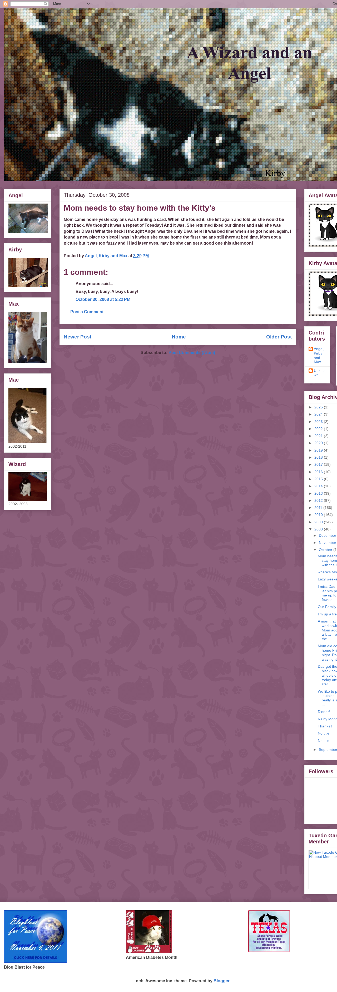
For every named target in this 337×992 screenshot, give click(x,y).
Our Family (327, 607)
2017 (319, 464)
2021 (319, 436)
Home (179, 337)
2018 (319, 457)
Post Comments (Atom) (191, 352)
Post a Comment (86, 312)
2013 (319, 493)
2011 (318, 507)
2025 (319, 407)
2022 (319, 429)
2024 (319, 414)
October (326, 550)
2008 (319, 529)
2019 (319, 450)
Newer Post (77, 337)
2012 (319, 500)
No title (323, 733)
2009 (319, 522)
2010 (319, 515)
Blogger (221, 981)
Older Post (279, 337)
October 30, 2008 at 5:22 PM (103, 299)
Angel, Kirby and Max (319, 355)
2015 (319, 479)
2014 (319, 486)
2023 (319, 421)
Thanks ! (325, 726)
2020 (319, 443)
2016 (319, 472)
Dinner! (324, 712)
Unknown (319, 372)
